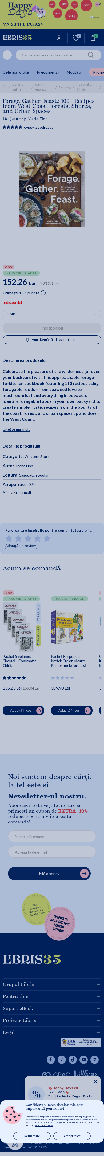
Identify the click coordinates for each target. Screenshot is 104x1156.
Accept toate (72, 1136)
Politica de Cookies (44, 1125)
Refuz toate (32, 1136)
